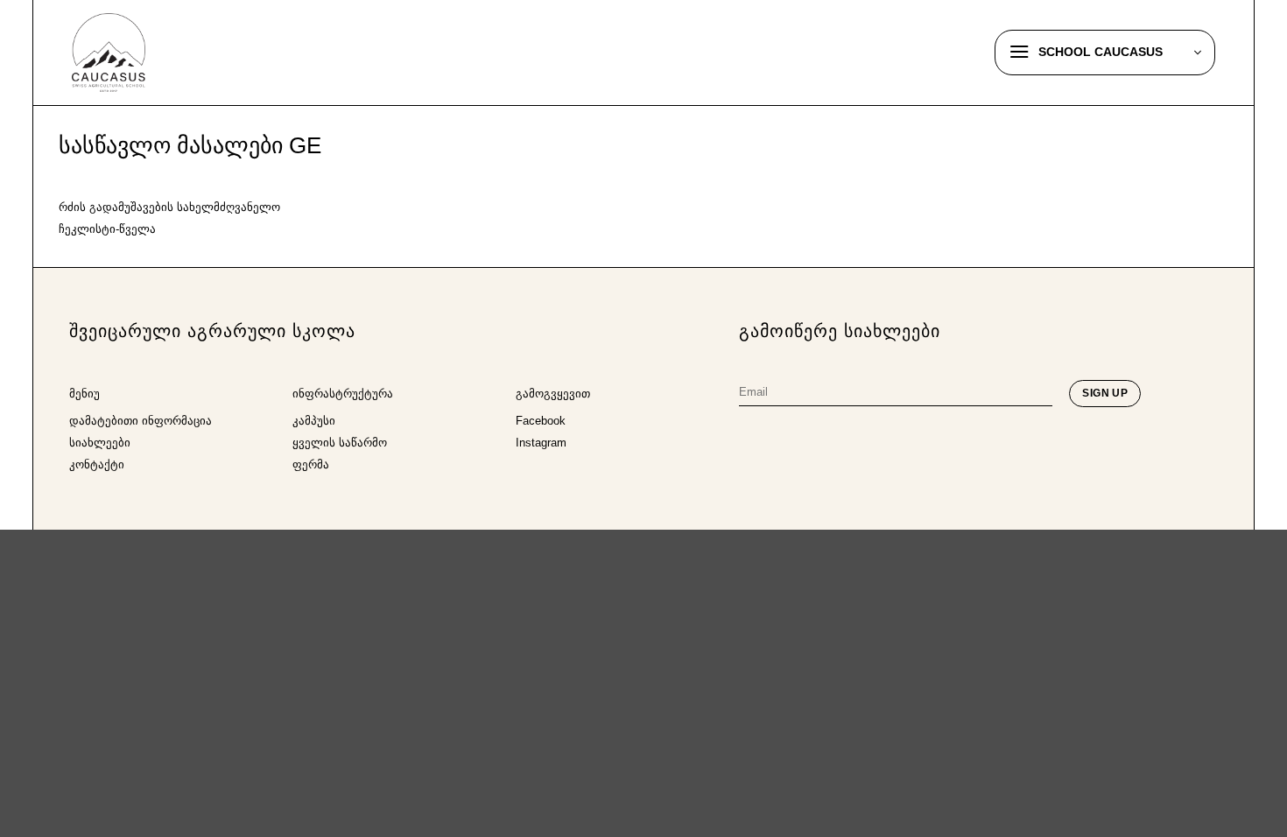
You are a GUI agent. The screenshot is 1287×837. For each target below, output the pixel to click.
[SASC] (159, 52)
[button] (1104, 52)
